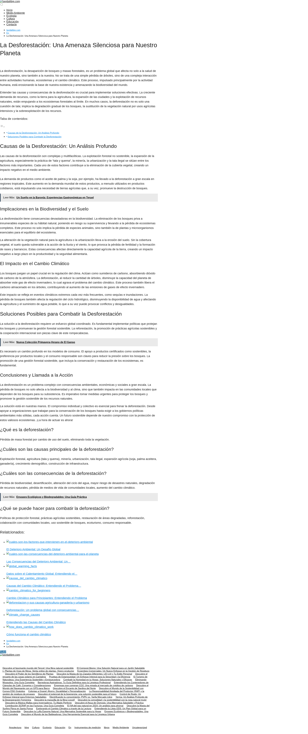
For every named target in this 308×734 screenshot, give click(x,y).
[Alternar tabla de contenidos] (2, 126)
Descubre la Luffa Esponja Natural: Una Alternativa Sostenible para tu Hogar (62, 711)
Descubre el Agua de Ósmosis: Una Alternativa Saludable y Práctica (109, 702)
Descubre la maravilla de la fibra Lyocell (54, 700)
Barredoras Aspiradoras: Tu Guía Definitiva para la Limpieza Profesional (74, 682)
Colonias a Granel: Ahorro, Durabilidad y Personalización (57, 691)
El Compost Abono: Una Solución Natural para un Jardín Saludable (111, 668)
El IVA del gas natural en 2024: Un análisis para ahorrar (95, 705)
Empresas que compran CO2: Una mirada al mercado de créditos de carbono (93, 685)
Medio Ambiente (15, 13)
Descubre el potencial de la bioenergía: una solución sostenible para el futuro (77, 694)
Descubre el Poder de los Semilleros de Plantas (29, 674)
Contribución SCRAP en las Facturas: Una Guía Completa (34, 705)
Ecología (11, 15)
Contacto (11, 24)
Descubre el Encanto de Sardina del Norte (74, 688)
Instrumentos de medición (87, 727)
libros (106, 727)
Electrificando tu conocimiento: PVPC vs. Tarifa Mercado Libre (81, 697)
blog (27, 727)
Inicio (9, 10)
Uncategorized (139, 727)
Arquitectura (15, 727)
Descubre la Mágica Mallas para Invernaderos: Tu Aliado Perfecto (38, 702)
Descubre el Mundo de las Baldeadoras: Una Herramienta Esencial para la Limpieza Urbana (68, 714)
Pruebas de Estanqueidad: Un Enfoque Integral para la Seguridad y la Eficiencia (89, 676)
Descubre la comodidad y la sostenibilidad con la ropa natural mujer (112, 700)
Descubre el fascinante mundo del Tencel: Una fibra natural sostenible (38, 668)
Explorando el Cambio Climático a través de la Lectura (63, 708)
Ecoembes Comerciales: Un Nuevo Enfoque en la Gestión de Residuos (113, 671)
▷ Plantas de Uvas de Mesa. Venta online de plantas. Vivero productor (38, 671)
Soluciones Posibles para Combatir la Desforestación (34, 136)
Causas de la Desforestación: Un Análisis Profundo (33, 132)
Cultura (10, 18)
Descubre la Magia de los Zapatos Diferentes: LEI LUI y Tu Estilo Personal (94, 674)
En (69, 727)
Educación (12, 21)
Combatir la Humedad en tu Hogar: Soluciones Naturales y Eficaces (97, 679)
